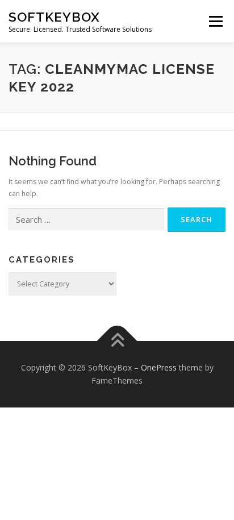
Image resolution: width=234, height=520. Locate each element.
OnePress (159, 367)
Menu (215, 21)
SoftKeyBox (54, 16)
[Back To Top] (117, 341)
